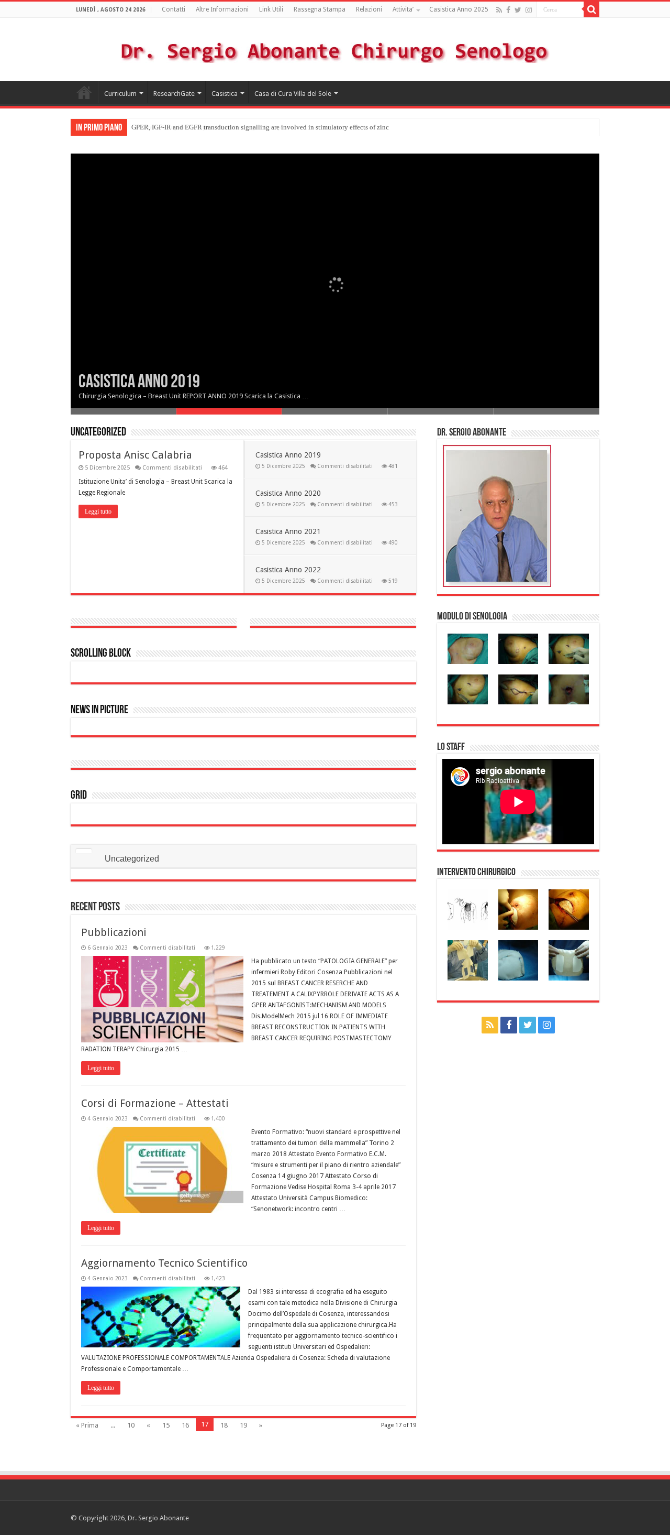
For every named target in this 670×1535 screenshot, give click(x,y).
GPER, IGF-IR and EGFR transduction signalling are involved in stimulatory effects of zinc (260, 127)
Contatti (173, 9)
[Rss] (499, 10)
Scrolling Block (101, 654)
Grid (79, 796)
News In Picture (99, 710)
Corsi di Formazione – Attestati (155, 1103)
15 (166, 1425)
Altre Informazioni (222, 9)
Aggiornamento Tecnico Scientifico (164, 1263)
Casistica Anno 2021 (288, 531)
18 (224, 1425)
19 (243, 1425)
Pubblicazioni (114, 932)
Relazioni (369, 9)
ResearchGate (174, 93)
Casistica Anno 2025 (458, 9)
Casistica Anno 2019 (139, 383)
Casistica (224, 93)
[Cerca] (591, 9)
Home (84, 92)
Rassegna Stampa (319, 9)
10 (131, 1425)
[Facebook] (508, 10)
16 (185, 1425)
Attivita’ (403, 9)
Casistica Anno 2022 (288, 569)
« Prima (87, 1425)
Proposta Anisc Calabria (135, 455)
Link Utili (271, 9)
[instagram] (528, 10)
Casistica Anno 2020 (288, 493)
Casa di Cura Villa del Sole (292, 93)
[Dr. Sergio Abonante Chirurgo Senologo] (314, 48)
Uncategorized (98, 433)
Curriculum (120, 93)
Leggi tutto (98, 511)
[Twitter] (517, 10)
